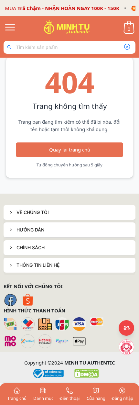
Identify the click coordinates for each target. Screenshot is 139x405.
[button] (69, 212)
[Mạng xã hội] (126, 347)
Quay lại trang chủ (69, 149)
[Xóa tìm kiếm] (127, 47)
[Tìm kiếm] (11, 47)
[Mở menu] (10, 27)
